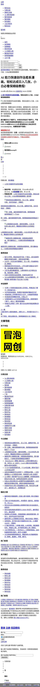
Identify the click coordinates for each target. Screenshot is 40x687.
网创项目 (7, 421)
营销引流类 (8, 12)
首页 (5, 42)
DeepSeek (29, 546)
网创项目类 (8, 49)
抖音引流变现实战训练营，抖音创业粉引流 (18, 275)
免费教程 (7, 46)
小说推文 (23, 546)
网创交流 (7, 407)
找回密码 (15, 628)
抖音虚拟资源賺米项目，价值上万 (16, 297)
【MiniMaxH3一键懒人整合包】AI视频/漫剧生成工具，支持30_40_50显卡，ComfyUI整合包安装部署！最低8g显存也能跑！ (21, 463)
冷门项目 (12, 546)
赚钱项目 (17, 548)
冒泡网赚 (16, 192)
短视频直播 (8, 401)
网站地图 (7, 573)
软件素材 (7, 21)
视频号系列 (8, 430)
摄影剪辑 (7, 398)
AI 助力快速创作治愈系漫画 (10, 95)
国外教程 (7, 19)
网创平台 (7, 412)
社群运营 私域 (9, 405)
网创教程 (7, 70)
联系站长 (7, 26)
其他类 (6, 385)
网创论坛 (7, 8)
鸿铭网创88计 (24, 550)
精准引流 (17, 550)
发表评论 (19, 91)
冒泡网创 (12, 609)
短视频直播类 (8, 55)
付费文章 (7, 10)
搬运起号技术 (8, 53)
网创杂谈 (7, 419)
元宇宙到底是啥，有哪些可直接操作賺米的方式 (20, 292)
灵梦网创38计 (16, 544)
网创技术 (7, 414)
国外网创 (18, 546)
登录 (2, 4)
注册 (2, 2)
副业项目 (7, 546)
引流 (10, 544)
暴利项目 (11, 548)
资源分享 (7, 432)
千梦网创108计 (10, 603)
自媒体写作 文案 (9, 425)
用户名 (3, 632)
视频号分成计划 (5, 550)
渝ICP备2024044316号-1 (21, 617)
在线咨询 (7, 683)
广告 (5, 394)
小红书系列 (8, 24)
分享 (2, 162)
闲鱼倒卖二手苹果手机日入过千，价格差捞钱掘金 (21, 294)
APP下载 (7, 58)
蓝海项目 (22, 544)
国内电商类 (8, 17)
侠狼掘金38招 (5, 544)
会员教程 (7, 44)
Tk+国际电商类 (9, 15)
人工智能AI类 (8, 51)
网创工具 (7, 410)
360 (20, 65)
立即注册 (4, 641)
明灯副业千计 (29, 544)
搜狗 (20, 67)
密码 (2, 635)
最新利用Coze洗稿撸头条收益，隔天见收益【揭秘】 (21, 519)
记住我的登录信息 (9, 637)
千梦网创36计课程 (25, 548)
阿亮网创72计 (35, 548)
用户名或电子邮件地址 (8, 655)
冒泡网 (3, 30)
